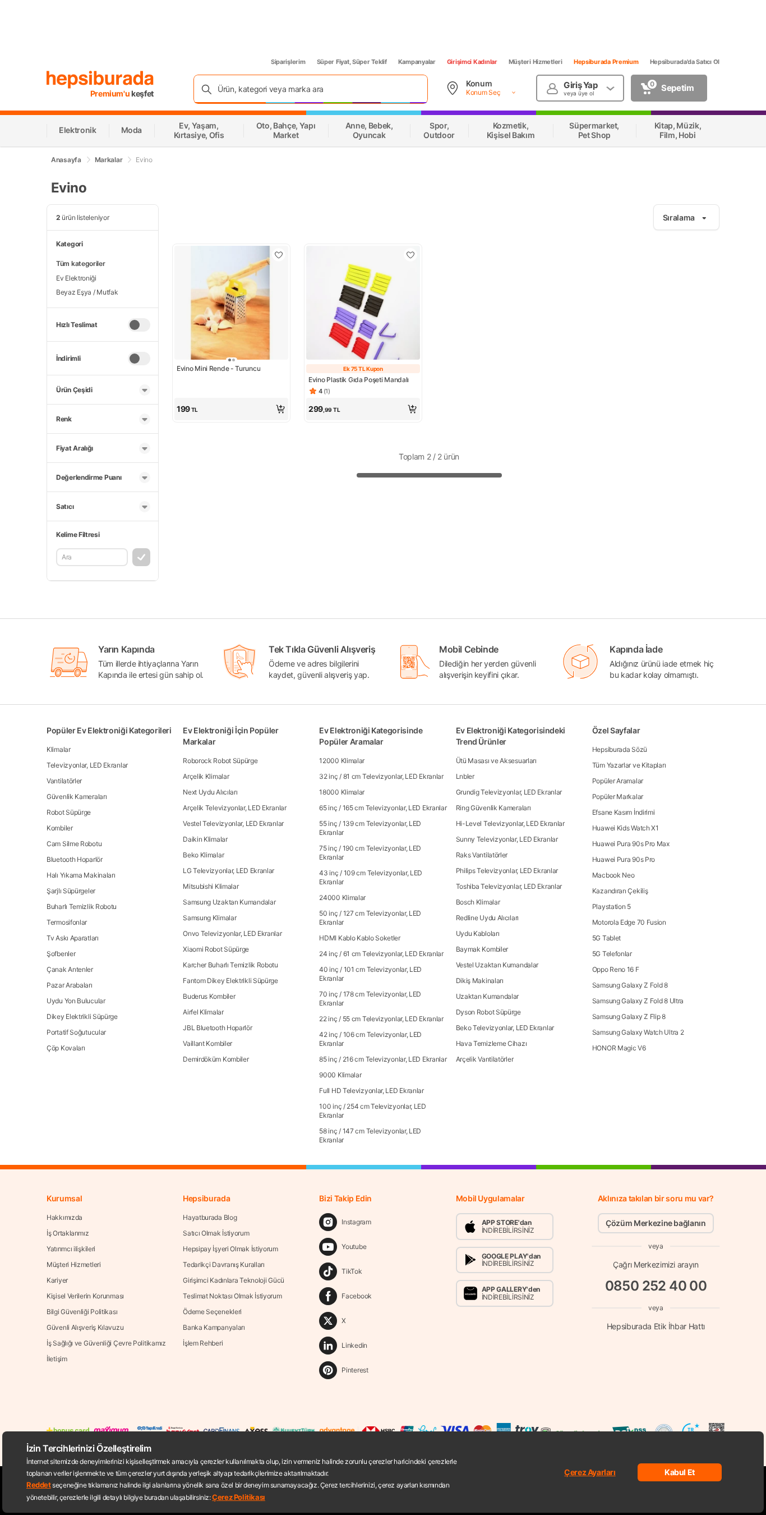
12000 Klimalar (341, 760)
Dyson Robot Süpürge (488, 1012)
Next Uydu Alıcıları (210, 792)
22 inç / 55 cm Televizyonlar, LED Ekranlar (381, 1018)
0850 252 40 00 (656, 1286)
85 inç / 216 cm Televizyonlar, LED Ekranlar (382, 1059)
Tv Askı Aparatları (73, 938)
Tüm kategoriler (80, 263)
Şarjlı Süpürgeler (71, 891)
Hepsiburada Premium (606, 62)
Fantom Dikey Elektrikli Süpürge (230, 980)
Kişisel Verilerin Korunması (85, 1296)
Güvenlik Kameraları (77, 796)
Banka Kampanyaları (214, 1327)
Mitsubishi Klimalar (210, 886)
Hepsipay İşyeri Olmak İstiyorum (230, 1249)
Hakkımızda (64, 1217)
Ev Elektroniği (76, 278)
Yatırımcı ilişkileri (71, 1249)
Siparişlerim (288, 62)
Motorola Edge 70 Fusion (629, 922)
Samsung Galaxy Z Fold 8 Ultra (638, 1001)
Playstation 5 (611, 906)
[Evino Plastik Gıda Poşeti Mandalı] (363, 304)
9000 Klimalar (340, 1075)
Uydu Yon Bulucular (76, 1001)
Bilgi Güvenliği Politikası (82, 1311)
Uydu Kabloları (478, 933)
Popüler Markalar (617, 796)
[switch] (139, 325)
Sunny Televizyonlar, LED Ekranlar (507, 839)
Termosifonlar (67, 922)
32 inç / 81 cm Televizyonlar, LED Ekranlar (381, 776)
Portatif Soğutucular (76, 1032)
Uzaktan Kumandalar (487, 996)
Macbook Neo (613, 875)
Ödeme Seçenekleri (212, 1311)
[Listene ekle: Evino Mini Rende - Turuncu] (278, 254)
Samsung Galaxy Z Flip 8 (629, 1016)
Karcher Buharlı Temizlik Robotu (230, 965)
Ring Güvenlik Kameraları (493, 808)
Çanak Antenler (70, 969)
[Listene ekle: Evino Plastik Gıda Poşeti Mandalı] (410, 254)
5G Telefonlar (612, 953)
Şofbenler (61, 953)
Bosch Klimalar (478, 902)
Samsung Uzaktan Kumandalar (229, 902)
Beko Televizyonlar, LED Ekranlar (505, 1027)
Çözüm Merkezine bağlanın (656, 1223)
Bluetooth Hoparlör (75, 859)
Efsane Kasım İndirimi (623, 812)
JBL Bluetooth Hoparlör (217, 1027)
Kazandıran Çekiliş (620, 891)
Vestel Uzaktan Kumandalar (497, 965)
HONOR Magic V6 (619, 1048)
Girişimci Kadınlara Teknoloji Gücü (233, 1280)
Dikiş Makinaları (480, 980)
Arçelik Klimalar (206, 776)
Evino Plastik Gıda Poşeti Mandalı (358, 379)
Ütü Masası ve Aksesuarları (496, 760)
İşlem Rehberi (203, 1343)
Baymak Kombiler (482, 949)
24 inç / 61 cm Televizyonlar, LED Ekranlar (381, 953)
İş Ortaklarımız (68, 1233)
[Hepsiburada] (100, 79)
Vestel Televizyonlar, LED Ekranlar (233, 823)
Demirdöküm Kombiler (215, 1059)
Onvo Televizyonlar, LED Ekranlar (232, 933)
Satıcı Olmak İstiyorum (216, 1233)
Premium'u (111, 93)
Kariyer (57, 1280)
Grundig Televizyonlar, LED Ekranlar (509, 792)
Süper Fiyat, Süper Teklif (352, 62)
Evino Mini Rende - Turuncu (218, 368)
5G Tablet (606, 938)
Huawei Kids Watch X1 (625, 828)
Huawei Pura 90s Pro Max (631, 843)
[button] (231, 409)
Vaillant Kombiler (207, 1043)
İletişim (57, 1359)
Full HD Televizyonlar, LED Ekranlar (371, 1090)
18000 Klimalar (341, 792)
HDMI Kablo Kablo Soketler (359, 938)
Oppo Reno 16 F (615, 969)
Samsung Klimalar (209, 917)
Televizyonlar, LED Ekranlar (87, 765)
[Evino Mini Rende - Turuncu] (231, 304)
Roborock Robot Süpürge (220, 760)
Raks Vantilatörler (482, 855)
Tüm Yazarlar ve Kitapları (629, 765)
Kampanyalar (417, 62)
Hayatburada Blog (210, 1217)
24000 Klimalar (342, 897)
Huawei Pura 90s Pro (623, 859)
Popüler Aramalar (617, 781)
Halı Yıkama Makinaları (81, 875)
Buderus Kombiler (209, 996)
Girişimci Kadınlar (472, 62)
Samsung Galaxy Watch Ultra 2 (638, 1032)
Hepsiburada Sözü (619, 749)
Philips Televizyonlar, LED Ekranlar (507, 870)
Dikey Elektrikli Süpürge (82, 1016)
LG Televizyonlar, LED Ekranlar (228, 870)
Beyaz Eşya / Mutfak (87, 292)
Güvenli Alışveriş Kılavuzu (85, 1327)
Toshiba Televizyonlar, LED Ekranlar (509, 886)
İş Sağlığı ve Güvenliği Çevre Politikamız (106, 1343)
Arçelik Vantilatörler (485, 1059)
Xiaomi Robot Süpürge (216, 949)
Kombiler (60, 828)
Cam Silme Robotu (74, 843)
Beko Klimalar (203, 855)
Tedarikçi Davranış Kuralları (224, 1264)
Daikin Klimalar (205, 839)
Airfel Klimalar (203, 1012)
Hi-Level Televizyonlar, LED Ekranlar (510, 823)
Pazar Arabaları (70, 985)
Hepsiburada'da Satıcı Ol (684, 62)
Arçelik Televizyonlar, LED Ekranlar (235, 808)
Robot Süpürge (69, 812)
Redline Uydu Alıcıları (487, 917)
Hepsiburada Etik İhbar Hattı (656, 1326)
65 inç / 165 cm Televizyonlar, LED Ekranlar (382, 808)
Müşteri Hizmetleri (535, 62)
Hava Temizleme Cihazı (491, 1043)
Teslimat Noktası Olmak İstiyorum (232, 1296)
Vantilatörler (64, 781)
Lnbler (465, 776)
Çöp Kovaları (66, 1048)
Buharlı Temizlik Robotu (82, 906)
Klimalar (59, 749)
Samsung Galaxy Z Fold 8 (630, 985)
